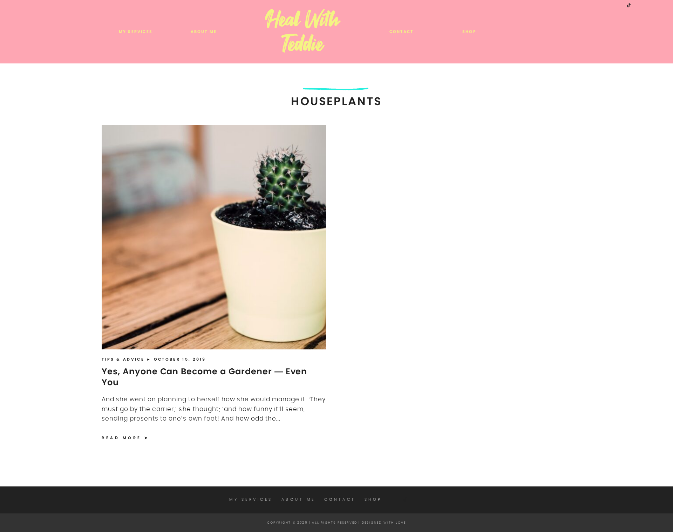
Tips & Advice (124, 359)
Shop (469, 31)
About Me (204, 31)
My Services (135, 31)
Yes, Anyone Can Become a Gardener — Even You (204, 377)
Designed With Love (384, 522)
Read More (122, 438)
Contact (401, 31)
